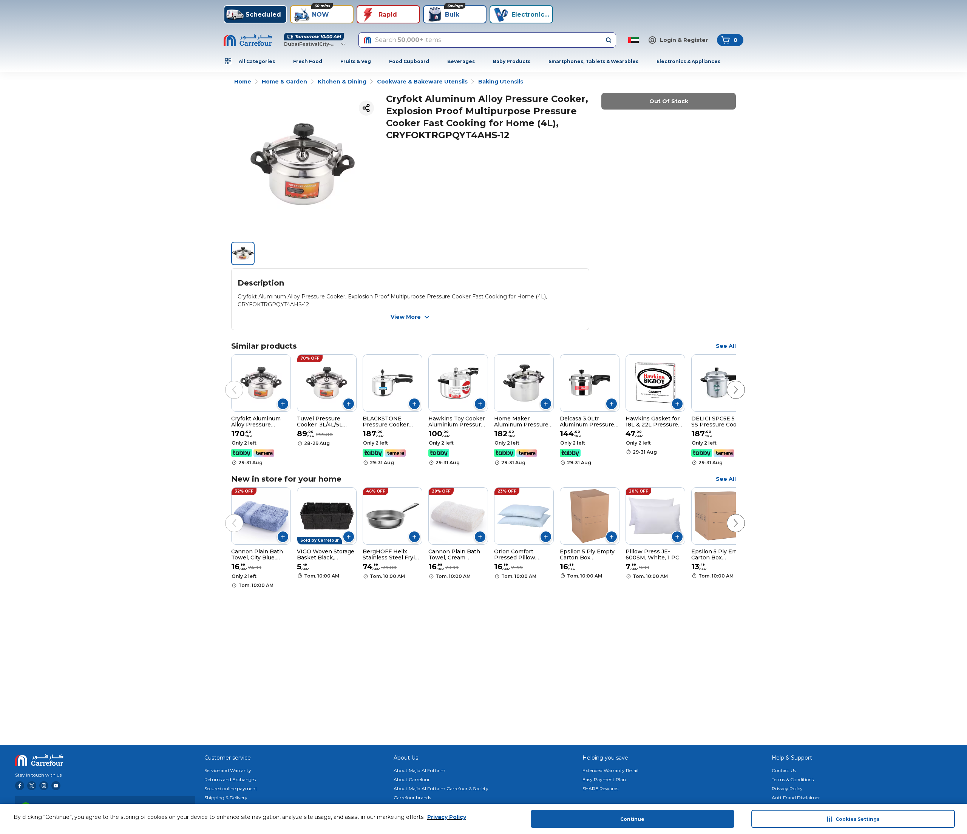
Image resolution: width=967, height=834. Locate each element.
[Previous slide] (226, 382)
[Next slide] (728, 382)
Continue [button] (632, 819)
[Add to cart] (283, 404)
